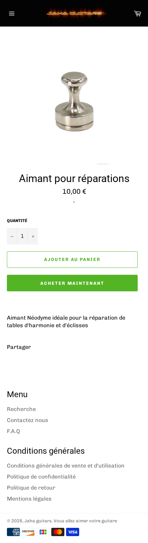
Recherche (21, 409)
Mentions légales (29, 498)
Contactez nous (27, 420)
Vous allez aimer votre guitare (85, 520)
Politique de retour (31, 487)
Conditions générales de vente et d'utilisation (66, 465)
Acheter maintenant (72, 283)
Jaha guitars (38, 520)
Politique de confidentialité (41, 476)
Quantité (17, 220)
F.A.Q (13, 431)
